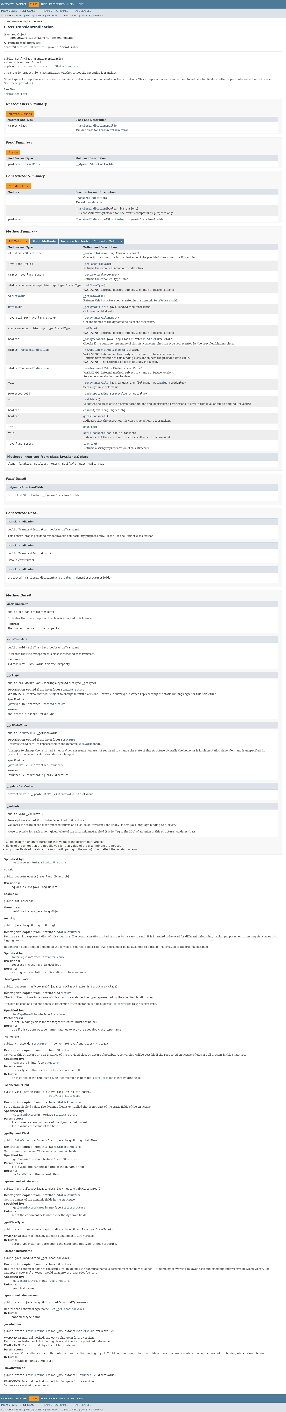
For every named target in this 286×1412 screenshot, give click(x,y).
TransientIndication (91, 197)
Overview (7, 4)
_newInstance (92, 349)
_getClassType (93, 285)
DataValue (15, 306)
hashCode (89, 426)
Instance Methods (74, 241)
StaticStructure (15, 47)
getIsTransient (94, 416)
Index (70, 4)
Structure (37, 47)
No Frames (61, 11)
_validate (90, 399)
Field (29, 15)
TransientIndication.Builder (97, 125)
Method (52, 15)
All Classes (83, 11)
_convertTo (91, 253)
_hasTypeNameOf (94, 339)
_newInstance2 (93, 368)
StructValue (32, 164)
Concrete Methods (108, 241)
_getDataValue (93, 296)
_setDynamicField (95, 382)
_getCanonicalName (96, 263)
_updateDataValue (95, 393)
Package (21, 4)
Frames (47, 11)
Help (80, 4)
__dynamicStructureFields (94, 164)
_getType (89, 328)
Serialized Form (15, 93)
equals (88, 410)
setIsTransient (94, 432)
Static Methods (44, 241)
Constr (39, 15)
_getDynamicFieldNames (99, 317)
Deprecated (57, 4)
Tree (44, 4)
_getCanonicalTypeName (99, 274)
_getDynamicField (95, 306)
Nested (18, 15)
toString (89, 443)
